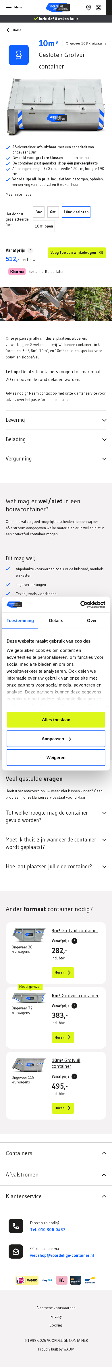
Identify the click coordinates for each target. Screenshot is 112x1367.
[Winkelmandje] (109, 7)
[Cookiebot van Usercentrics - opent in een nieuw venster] (80, 604)
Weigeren (56, 757)
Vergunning (19, 458)
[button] (56, 1152)
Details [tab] (56, 620)
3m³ (39, 212)
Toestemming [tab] (20, 620)
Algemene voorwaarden (56, 1307)
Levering (15, 420)
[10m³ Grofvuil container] (28, 1064)
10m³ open (44, 226)
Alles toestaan (56, 719)
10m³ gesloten (76, 212)
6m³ (53, 212)
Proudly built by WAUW (56, 1349)
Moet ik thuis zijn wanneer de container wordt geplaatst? (51, 843)
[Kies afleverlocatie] (88, 7)
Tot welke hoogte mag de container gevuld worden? (47, 816)
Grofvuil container (75, 930)
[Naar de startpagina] (66, 7)
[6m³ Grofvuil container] (28, 998)
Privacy (56, 1316)
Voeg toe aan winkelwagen (73, 252)
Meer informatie (19, 194)
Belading (16, 439)
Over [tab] (92, 620)
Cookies (56, 1325)
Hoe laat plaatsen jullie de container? (49, 866)
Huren (60, 972)
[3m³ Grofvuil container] (28, 935)
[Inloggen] (98, 7)
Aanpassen (53, 738)
